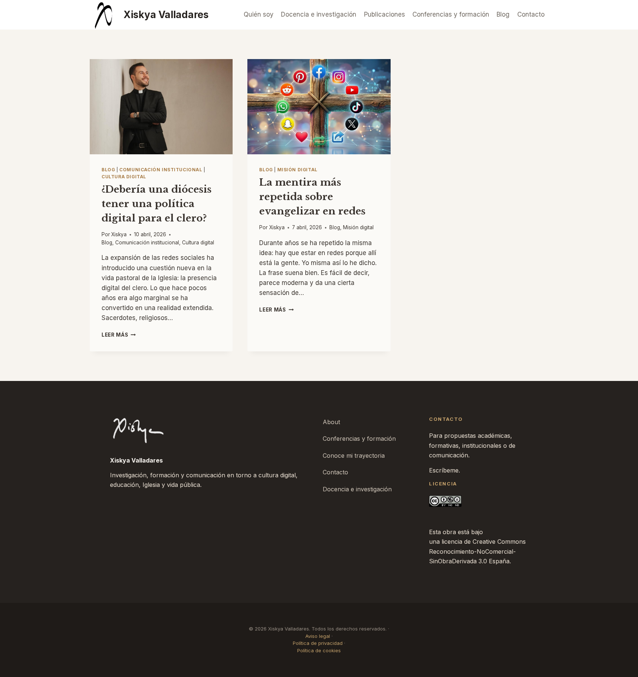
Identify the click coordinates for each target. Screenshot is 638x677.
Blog (503, 14)
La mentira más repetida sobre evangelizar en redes (312, 196)
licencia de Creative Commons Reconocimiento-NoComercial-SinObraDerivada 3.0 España (477, 551)
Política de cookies (319, 650)
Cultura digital (124, 176)
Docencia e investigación (318, 14)
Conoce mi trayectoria (354, 455)
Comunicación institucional (160, 169)
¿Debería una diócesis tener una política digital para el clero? (157, 203)
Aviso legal (317, 636)
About (331, 422)
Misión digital (297, 169)
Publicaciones (384, 14)
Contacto (531, 14)
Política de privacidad (318, 643)
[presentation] (161, 106)
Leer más (119, 335)
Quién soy (259, 14)
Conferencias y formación (450, 14)
